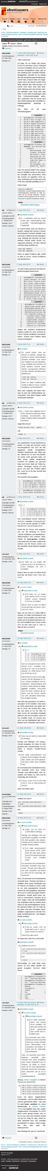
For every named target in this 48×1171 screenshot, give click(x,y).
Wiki (19, 19)
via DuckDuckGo (41, 26)
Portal (4, 19)
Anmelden (34, 4)
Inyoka (11, 1153)
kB (3, 210)
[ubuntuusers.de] (15, 12)
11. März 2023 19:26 (24, 794)
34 (9, 61)
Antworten (8, 48)
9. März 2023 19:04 (24, 554)
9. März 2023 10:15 (24, 210)
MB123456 (6, 53)
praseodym (6, 794)
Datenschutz (16, 1161)
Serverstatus (32, 1161)
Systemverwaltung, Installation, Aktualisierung (22, 32)
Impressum (24, 1161)
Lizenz (3, 1161)
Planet (33, 19)
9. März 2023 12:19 (24, 344)
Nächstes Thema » (40, 1142)
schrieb (30, 215)
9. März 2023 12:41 (24, 403)
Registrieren (43, 4)
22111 (10, 811)
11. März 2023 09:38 (24, 728)
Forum (12, 19)
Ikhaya (25, 19)
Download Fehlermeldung (30, 205)
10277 (10, 223)
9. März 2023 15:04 (24, 497)
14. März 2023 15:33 (24, 818)
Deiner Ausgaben (30, 1080)
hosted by (4, 2)
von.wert (5, 554)
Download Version (27, 633)
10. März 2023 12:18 (24, 638)
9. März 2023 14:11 (24, 438)
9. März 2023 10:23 (24, 264)
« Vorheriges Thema (25, 1142)
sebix (31, 189)
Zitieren (41, 53)
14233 (10, 562)
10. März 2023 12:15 (24, 583)
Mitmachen (42, 19)
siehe (19, 577)
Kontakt (8, 1161)
